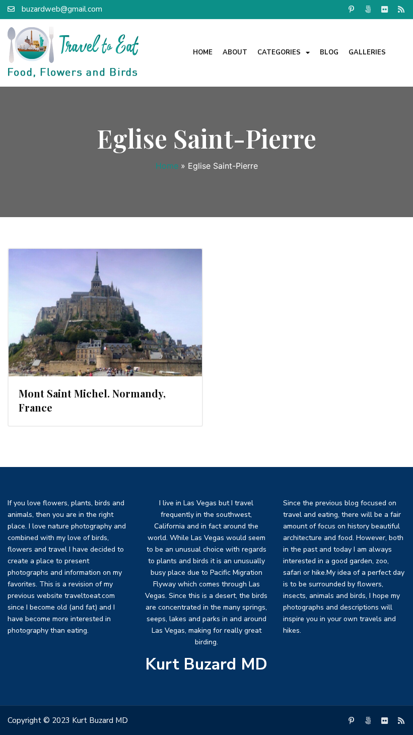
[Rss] (400, 9)
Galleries (367, 52)
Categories (279, 52)
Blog (329, 52)
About (235, 52)
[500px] (367, 9)
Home (203, 52)
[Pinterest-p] (351, 9)
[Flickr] (384, 9)
